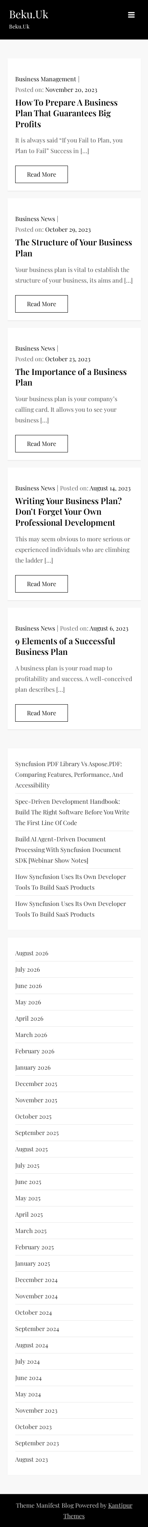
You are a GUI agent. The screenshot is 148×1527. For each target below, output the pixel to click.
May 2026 (28, 1002)
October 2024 (33, 1312)
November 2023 (36, 1410)
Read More (41, 174)
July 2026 (27, 969)
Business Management (45, 79)
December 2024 (36, 1280)
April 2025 (29, 1214)
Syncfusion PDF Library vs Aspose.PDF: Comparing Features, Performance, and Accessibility (69, 774)
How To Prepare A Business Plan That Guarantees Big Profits (66, 113)
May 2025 (28, 1198)
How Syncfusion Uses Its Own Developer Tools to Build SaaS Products (70, 882)
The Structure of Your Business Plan (73, 247)
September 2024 (37, 1329)
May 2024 (28, 1394)
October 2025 (33, 1116)
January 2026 (32, 1067)
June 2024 (28, 1378)
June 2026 (28, 986)
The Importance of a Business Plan (71, 377)
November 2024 (36, 1296)
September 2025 (37, 1133)
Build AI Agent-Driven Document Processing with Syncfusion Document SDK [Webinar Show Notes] (68, 849)
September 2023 (37, 1443)
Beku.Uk (28, 14)
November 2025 (36, 1100)
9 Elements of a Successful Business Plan (65, 646)
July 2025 (27, 1165)
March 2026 (31, 1035)
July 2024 (27, 1361)
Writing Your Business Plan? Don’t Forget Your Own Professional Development (68, 511)
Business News (35, 219)
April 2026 (29, 1018)
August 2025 (31, 1149)
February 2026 (34, 1051)
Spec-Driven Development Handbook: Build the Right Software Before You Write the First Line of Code (72, 812)
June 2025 (28, 1182)
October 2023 (33, 1427)
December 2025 (36, 1084)
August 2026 (31, 953)
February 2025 (34, 1247)
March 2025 (31, 1231)
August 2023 (31, 1459)
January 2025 (32, 1263)
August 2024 (31, 1345)
